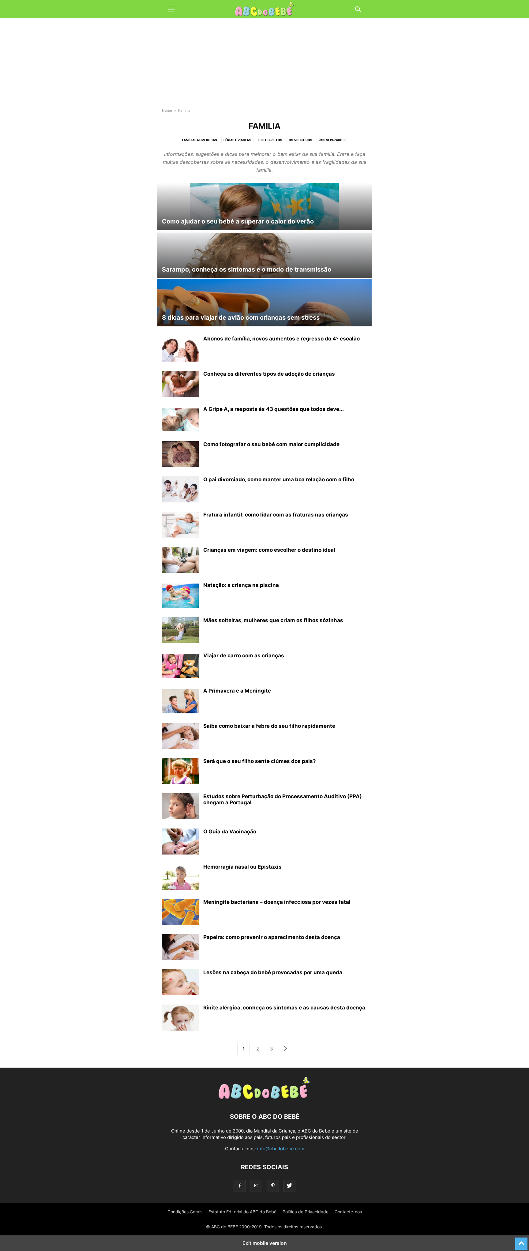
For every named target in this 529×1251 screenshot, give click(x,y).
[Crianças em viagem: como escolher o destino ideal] (180, 560)
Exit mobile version (264, 1243)
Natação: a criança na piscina (241, 585)
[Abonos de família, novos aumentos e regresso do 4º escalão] (180, 349)
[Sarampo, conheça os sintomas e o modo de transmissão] (264, 254)
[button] (171, 9)
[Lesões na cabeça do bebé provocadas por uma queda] (180, 983)
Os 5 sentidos (300, 140)
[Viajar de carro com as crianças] (180, 666)
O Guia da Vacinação (229, 831)
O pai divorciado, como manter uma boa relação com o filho (278, 479)
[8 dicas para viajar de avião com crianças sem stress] (264, 302)
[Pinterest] (273, 1186)
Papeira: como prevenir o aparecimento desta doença (271, 937)
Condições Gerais (184, 1211)
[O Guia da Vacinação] (180, 842)
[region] (264, 66)
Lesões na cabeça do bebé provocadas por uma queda (272, 972)
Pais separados (332, 140)
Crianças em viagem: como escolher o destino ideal (269, 550)
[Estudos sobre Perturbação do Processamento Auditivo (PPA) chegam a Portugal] (180, 807)
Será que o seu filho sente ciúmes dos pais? (259, 761)
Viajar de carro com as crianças (243, 655)
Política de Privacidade (305, 1211)
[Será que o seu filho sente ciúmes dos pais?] (180, 772)
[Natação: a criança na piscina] (180, 596)
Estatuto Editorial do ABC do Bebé (242, 1211)
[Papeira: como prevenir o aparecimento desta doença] (180, 948)
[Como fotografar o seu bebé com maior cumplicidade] (180, 455)
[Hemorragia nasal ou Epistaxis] (180, 877)
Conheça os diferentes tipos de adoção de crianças (269, 374)
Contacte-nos (348, 1211)
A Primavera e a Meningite (237, 691)
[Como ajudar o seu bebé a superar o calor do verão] (264, 206)
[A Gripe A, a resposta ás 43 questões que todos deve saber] (180, 420)
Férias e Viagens (237, 140)
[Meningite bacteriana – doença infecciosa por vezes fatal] (180, 912)
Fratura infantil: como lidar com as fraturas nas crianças (275, 515)
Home (167, 110)
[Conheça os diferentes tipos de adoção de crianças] (180, 384)
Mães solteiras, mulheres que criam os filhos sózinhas (273, 620)
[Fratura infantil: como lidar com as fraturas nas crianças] (180, 525)
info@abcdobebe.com (280, 1148)
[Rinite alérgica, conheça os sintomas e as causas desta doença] (180, 1018)
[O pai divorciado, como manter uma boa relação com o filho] (180, 490)
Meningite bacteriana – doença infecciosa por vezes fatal (277, 902)
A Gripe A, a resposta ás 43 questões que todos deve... (273, 409)
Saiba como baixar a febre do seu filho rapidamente (269, 726)
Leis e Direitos (270, 140)
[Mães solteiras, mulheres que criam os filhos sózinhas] (180, 631)
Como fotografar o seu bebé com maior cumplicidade (271, 444)
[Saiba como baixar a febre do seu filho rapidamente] (180, 736)
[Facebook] (240, 1186)
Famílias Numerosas (199, 140)
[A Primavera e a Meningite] (180, 701)
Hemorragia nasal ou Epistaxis (242, 867)
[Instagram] (256, 1186)
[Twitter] (289, 1186)
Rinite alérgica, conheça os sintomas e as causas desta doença (284, 1008)
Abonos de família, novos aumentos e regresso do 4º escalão (281, 339)
